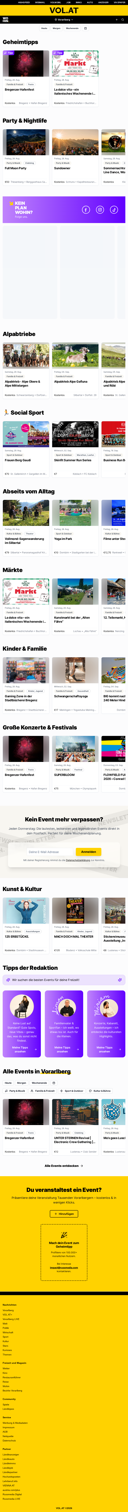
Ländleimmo (9, 1463)
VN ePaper (119, 2)
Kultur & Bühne (102, 1090)
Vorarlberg (8, 1310)
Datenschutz (9, 1440)
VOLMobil (55, 2)
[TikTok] (114, 209)
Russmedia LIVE (11, 1499)
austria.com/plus (11, 1490)
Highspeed (24, 2)
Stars (5, 1345)
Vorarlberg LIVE (11, 1319)
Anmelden (88, 852)
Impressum (8, 1427)
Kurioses (7, 1350)
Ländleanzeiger (11, 1454)
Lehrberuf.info (10, 1481)
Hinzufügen (66, 1213)
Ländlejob (8, 1468)
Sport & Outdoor (74, 1090)
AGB (5, 1431)
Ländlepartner (10, 1472)
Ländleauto (8, 1459)
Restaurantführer (12, 1377)
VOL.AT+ (7, 1314)
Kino (5, 1373)
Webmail (40, 2)
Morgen (56, 28)
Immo (79, 2)
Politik (6, 1328)
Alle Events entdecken (62, 1166)
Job (68, 2)
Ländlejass (8, 1409)
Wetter (6, 1368)
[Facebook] (86, 209)
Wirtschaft (8, 1332)
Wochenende (72, 28)
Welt (5, 1323)
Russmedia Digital (12, 1494)
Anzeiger (103, 2)
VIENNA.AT (9, 1485)
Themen (7, 1354)
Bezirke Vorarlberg (12, 1390)
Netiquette (8, 1436)
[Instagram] (100, 209)
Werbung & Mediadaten (15, 1423)
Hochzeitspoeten (11, 1476)
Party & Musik (17, 1090)
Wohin (6, 1386)
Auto (90, 2)
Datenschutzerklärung (78, 860)
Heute (44, 28)
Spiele (6, 1404)
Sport (5, 1336)
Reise (6, 1381)
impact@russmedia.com (64, 1267)
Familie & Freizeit (44, 1090)
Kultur (6, 1341)
